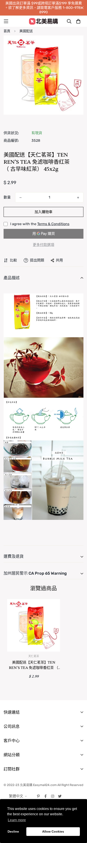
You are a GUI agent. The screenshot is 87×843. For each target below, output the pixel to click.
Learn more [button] (17, 820)
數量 (7, 197)
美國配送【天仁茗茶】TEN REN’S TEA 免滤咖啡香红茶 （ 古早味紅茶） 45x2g (33, 665)
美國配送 (26, 31)
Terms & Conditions (53, 224)
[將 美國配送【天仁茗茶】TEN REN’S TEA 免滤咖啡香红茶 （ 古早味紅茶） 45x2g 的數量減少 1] (20, 198)
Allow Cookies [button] (53, 831)
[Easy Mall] (43, 21)
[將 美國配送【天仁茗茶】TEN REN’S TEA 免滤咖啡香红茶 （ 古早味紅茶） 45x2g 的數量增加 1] (78, 198)
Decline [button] (13, 831)
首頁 (7, 31)
